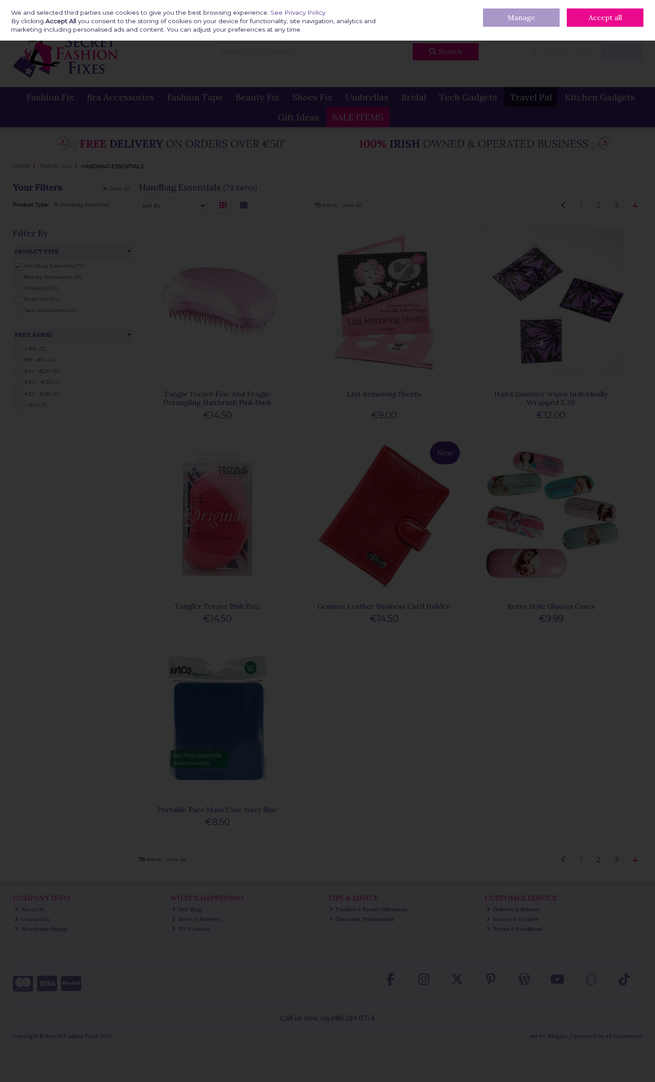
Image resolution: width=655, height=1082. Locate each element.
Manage (521, 17)
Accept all (605, 17)
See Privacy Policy (297, 12)
